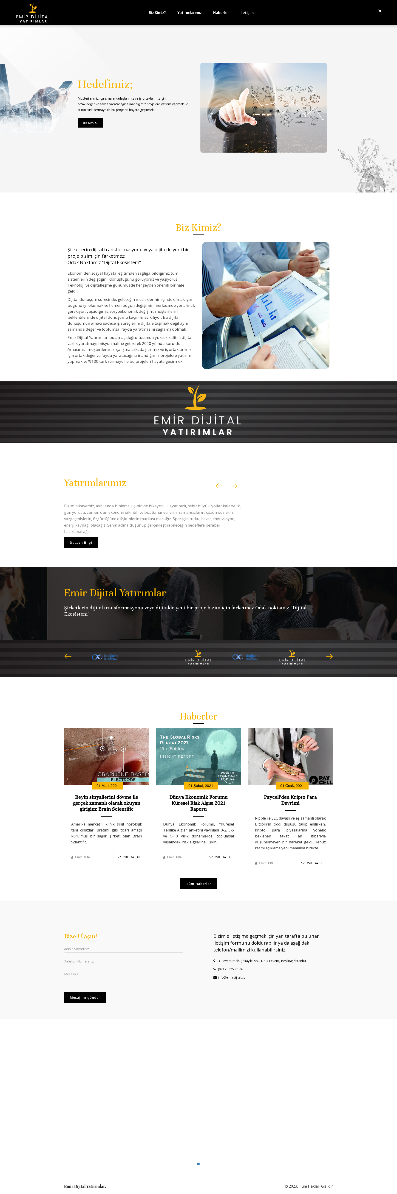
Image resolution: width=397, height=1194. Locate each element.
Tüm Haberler (198, 884)
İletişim (247, 12)
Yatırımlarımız (189, 12)
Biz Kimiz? (157, 12)
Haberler (221, 12)
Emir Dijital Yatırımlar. (85, 1186)
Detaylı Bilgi (81, 536)
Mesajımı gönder (85, 997)
